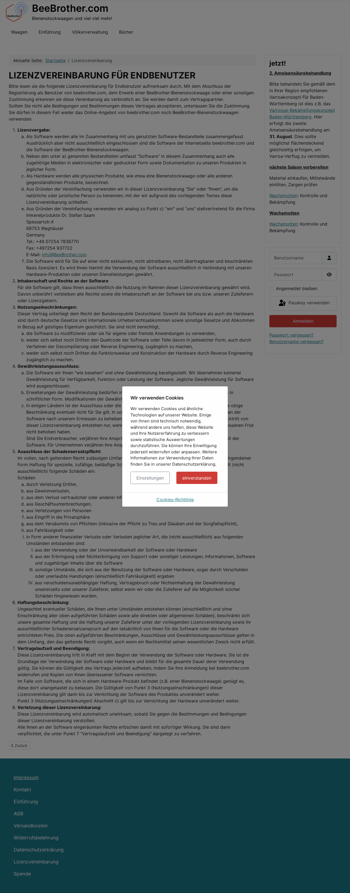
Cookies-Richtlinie (175, 499)
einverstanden (196, 478)
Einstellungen (150, 478)
